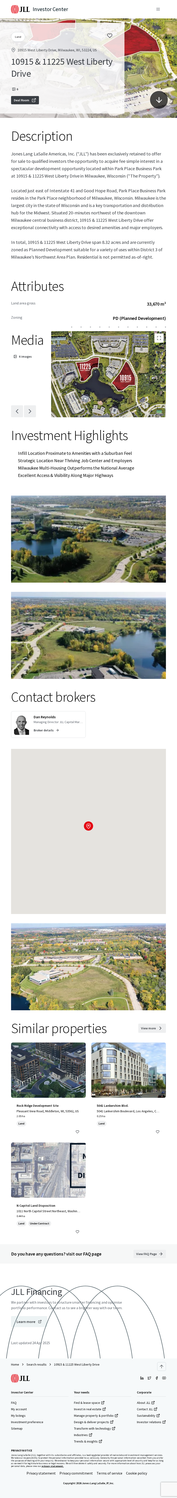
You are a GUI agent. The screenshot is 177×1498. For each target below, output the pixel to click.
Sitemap (17, 1428)
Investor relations (149, 1422)
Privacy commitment (76, 1473)
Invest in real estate (87, 1409)
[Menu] (158, 9)
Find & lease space (87, 1403)
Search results (37, 1364)
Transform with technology (92, 1428)
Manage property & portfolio (94, 1415)
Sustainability (146, 1415)
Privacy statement (41, 1473)
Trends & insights (86, 1441)
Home (15, 1364)
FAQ (14, 1403)
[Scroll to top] (161, 1366)
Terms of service (109, 1473)
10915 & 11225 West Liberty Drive (77, 1364)
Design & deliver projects (91, 1422)
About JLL (143, 1403)
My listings (18, 1415)
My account (19, 1409)
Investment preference (27, 1422)
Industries (81, 1435)
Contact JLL (145, 1409)
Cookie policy (136, 1473)
